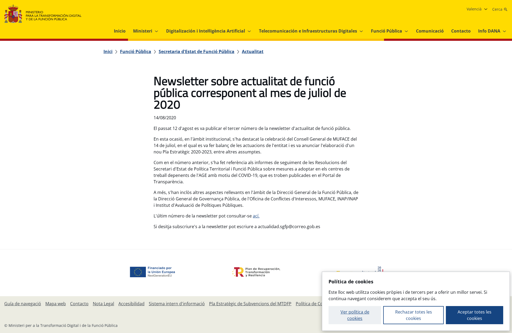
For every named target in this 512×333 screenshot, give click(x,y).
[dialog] (416, 301)
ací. (256, 216)
